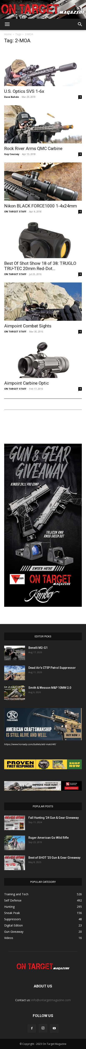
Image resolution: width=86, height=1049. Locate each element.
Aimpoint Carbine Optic (26, 383)
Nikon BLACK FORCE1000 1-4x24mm (40, 205)
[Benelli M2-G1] (14, 653)
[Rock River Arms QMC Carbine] (43, 124)
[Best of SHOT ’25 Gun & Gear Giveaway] (14, 863)
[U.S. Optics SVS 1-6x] (43, 67)
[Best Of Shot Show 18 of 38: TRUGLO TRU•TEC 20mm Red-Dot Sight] (43, 239)
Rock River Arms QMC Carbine (33, 148)
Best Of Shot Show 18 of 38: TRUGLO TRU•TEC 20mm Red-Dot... (40, 266)
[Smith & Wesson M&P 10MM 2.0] (14, 693)
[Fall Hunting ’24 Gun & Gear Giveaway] (14, 823)
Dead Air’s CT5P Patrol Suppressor (52, 667)
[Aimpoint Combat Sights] (43, 301)
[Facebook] (32, 1028)
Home (7, 34)
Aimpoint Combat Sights (27, 325)
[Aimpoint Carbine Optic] (43, 359)
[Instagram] (43, 1028)
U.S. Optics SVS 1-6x (24, 91)
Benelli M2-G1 (38, 647)
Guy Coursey (11, 154)
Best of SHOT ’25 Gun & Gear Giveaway (54, 857)
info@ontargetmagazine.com (51, 1000)
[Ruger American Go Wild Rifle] (14, 843)
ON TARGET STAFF (15, 211)
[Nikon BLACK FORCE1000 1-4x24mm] (43, 181)
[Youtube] (54, 1028)
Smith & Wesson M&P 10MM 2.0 (49, 687)
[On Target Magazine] (43, 9)
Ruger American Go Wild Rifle (48, 837)
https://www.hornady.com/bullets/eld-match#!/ (30, 744)
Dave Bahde (11, 96)
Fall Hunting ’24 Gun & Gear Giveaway (53, 817)
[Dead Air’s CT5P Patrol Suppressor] (14, 673)
